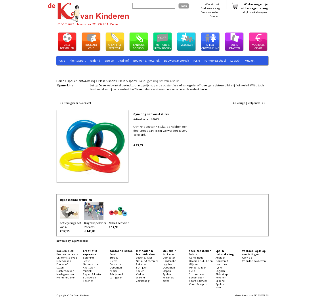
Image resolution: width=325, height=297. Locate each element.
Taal (146, 71)
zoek (186, 5)
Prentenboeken (65, 277)
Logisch (235, 61)
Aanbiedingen (250, 254)
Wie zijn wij (212, 4)
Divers (113, 261)
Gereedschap (91, 264)
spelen (158, 71)
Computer (168, 257)
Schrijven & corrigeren (116, 275)
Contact (215, 16)
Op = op (247, 257)
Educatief (62, 264)
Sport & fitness (198, 280)
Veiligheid (168, 277)
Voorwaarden (210, 12)
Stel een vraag (210, 8)
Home (60, 81)
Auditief (124, 61)
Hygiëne (167, 264)
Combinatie (196, 257)
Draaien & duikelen (201, 261)
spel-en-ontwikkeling (81, 81)
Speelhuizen (196, 277)
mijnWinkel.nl (79, 240)
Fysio (62, 61)
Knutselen (89, 267)
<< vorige (238, 103)
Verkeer (141, 274)
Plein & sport (106, 81)
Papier (113, 270)
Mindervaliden (197, 267)
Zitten (166, 280)
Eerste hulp (116, 264)
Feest (86, 261)
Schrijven (141, 267)
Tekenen (88, 280)
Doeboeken (63, 261)
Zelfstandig (142, 280)
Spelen (109, 61)
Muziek (249, 61)
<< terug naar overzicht (75, 102)
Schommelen (197, 274)
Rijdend (95, 61)
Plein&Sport (78, 61)
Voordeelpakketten (254, 261)
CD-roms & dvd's (66, 257)
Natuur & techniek (147, 261)
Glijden (193, 264)
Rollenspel (118, 71)
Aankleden (168, 254)
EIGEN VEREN (261, 295)
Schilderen (89, 277)
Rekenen (86, 71)
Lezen (60, 267)
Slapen (166, 270)
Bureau (114, 257)
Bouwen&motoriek (176, 61)
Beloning (88, 257)
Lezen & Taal (144, 257)
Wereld (140, 277)
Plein (192, 270)
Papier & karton (92, 274)
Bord (112, 254)
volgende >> (256, 103)
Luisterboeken (65, 270)
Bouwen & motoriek (146, 61)
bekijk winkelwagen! (254, 12)
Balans (193, 254)
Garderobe (169, 261)
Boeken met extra (67, 254)
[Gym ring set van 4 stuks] (92, 180)
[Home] (90, 21)
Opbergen (115, 267)
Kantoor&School (215, 61)
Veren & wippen (198, 284)
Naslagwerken (65, 274)
